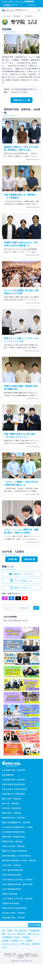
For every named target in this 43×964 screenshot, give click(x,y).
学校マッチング (12, 5)
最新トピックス (33, 934)
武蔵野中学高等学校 (10, 903)
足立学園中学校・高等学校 (13, 770)
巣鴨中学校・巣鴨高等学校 (13, 836)
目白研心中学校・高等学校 (13, 913)
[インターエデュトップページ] (21, 764)
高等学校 (28, 559)
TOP (3, 930)
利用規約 (29, 940)
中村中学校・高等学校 (11, 865)
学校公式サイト (20, 100)
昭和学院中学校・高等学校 (13, 817)
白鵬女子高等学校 (9, 894)
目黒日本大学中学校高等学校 (14, 908)
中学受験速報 (7, 937)
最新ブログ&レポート (23, 587)
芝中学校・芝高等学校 (11, 808)
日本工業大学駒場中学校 (12, 870)
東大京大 (17, 937)
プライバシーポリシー (10, 944)
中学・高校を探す (20, 930)
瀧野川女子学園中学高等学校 (14, 851)
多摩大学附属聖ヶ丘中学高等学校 (16, 855)
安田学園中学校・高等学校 (13, 917)
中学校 (11, 559)
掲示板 (9, 930)
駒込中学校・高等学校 (11, 798)
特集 (3, 934)
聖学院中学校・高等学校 (12, 841)
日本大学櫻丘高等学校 (11, 874)
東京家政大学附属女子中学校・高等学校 (19, 860)
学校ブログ (21, 934)
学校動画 (25, 937)
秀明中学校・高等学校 (11, 813)
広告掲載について (17, 940)
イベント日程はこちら (23, 580)
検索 (36, 608)
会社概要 (5, 940)
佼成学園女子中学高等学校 (13, 794)
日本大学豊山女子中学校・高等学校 (17, 879)
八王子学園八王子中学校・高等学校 (17, 898)
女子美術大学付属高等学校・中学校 (17, 827)
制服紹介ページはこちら (23, 574)
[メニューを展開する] (39, 10)
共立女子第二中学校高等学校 (14, 789)
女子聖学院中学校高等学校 (13, 832)
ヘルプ (4, 947)
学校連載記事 (34, 930)
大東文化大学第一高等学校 (13, 846)
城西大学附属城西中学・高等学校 (16, 822)
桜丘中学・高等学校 (10, 803)
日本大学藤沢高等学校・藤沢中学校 (17, 884)
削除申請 (35, 944)
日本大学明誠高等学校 (11, 889)
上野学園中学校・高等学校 (13, 779)
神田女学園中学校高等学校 (13, 784)
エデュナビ (11, 934)
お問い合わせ (26, 944)
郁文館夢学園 (7, 775)
